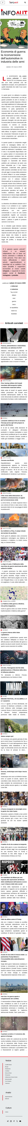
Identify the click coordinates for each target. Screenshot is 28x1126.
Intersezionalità (8, 1079)
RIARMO (14, 314)
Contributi (5, 630)
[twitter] (17, 1121)
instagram (6, 275)
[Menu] (3, 2)
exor (14, 298)
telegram (6, 271)
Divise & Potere (8, 1073)
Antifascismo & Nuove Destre (11, 1077)
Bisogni (6, 1066)
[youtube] (20, 1121)
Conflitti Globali (6, 380)
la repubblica (14, 307)
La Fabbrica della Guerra (8, 601)
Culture (4, 696)
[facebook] (14, 1121)
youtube (15, 275)
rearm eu (14, 310)
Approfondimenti (6, 343)
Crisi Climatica (8, 1081)
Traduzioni (7, 1083)
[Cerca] (25, 2)
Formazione (7, 1075)
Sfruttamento (7, 1068)
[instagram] (10, 1121)
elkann (14, 295)
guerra (14, 301)
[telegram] (7, 1121)
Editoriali (15, 286)
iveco (14, 304)
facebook (21, 273)
